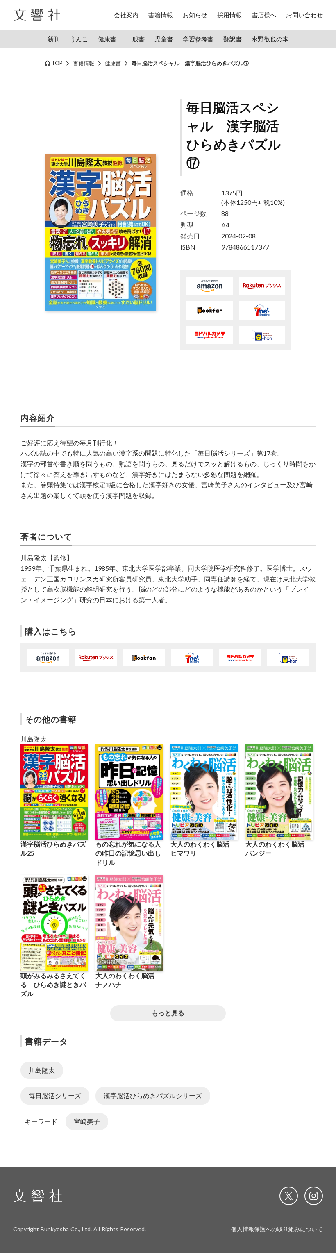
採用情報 (229, 14)
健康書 (107, 39)
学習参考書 (198, 39)
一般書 (135, 39)
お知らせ (195, 14)
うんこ (79, 39)
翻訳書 (232, 39)
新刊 (54, 39)
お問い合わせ (304, 14)
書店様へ (264, 14)
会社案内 (126, 14)
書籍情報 (160, 14)
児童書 (163, 39)
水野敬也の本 (270, 39)
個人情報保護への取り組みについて (277, 1229)
